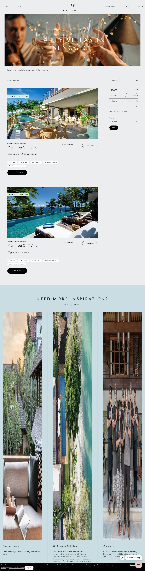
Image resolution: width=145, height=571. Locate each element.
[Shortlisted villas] (143, 7)
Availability (113, 96)
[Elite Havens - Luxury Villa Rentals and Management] (72, 10)
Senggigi (10, 143)
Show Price (90, 145)
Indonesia (23, 143)
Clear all (135, 90)
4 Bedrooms (15, 252)
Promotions (110, 7)
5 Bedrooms (15, 154)
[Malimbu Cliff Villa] (52, 113)
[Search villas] (139, 7)
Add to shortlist (68, 144)
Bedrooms (113, 101)
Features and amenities (118, 111)
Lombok (16, 143)
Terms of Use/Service (16, 568)
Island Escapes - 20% (18, 96)
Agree (29, 568)
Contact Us (129, 7)
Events (20, 7)
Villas (6, 7)
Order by (114, 80)
